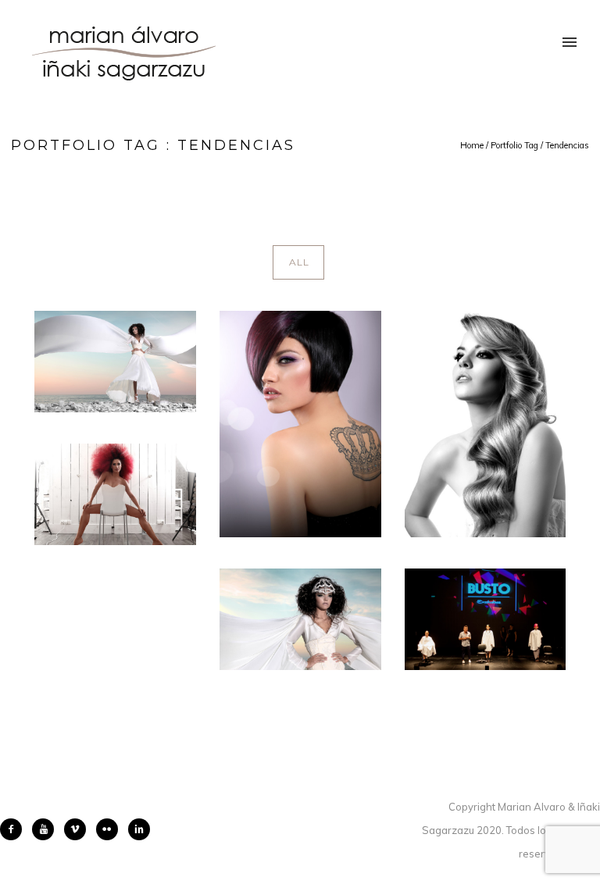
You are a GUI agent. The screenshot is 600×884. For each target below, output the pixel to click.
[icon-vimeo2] (79, 829)
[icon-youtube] (47, 829)
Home (472, 145)
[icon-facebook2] (15, 829)
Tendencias (567, 145)
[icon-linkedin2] (139, 829)
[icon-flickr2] (111, 829)
